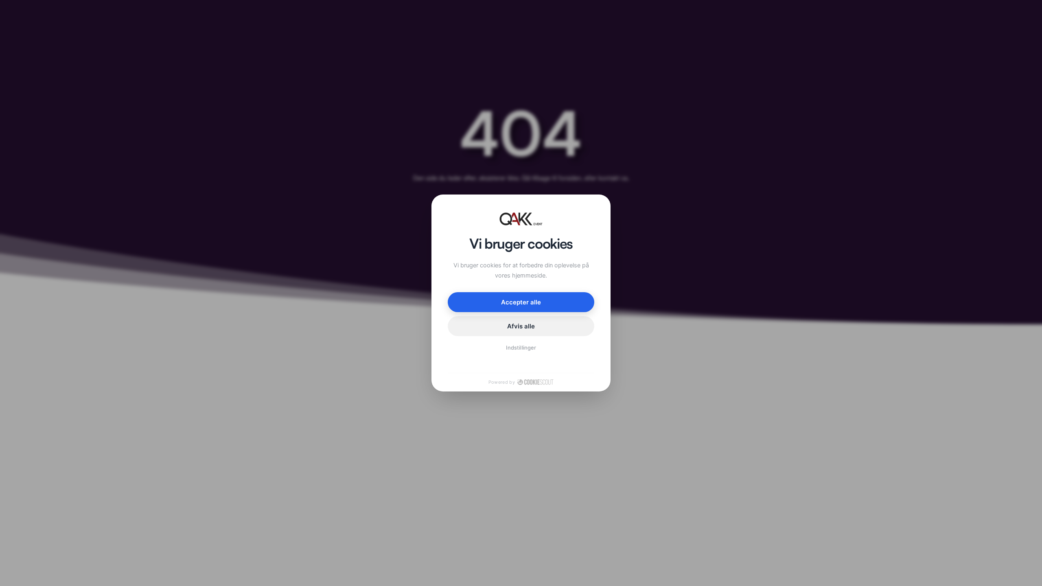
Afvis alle (521, 326)
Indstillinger (521, 347)
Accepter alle (521, 302)
